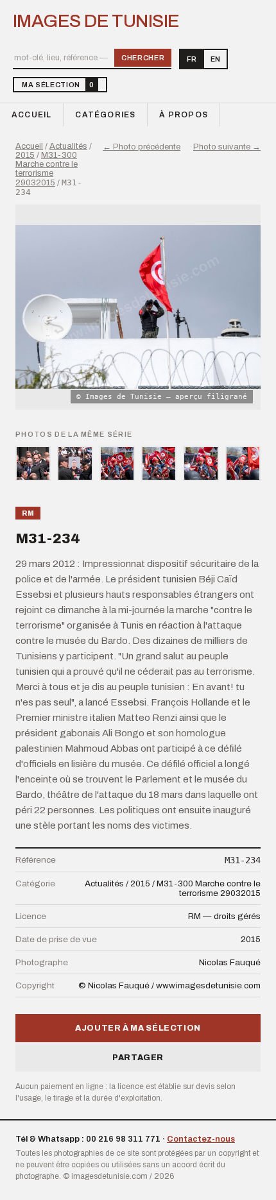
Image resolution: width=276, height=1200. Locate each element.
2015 (25, 155)
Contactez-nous (201, 1139)
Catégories (105, 114)
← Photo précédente (141, 146)
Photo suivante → (227, 146)
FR (191, 59)
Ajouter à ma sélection (138, 1028)
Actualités (68, 146)
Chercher (142, 58)
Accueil (31, 114)
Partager (138, 1057)
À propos (183, 114)
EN (215, 59)
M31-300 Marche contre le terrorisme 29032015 (46, 169)
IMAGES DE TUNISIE (96, 21)
